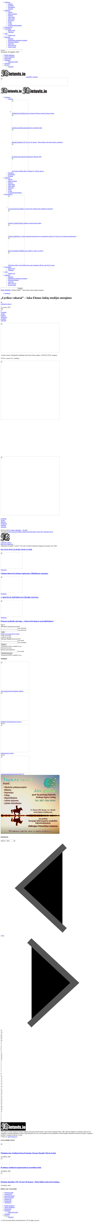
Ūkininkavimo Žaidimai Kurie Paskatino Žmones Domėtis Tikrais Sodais (33, 113)
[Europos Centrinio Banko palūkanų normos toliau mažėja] (16, 221)
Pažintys (10, 15)
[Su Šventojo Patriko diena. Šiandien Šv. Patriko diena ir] (20, 169)
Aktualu (10, 4)
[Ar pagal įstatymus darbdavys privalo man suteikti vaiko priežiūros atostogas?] (16, 207)
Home (2, 290)
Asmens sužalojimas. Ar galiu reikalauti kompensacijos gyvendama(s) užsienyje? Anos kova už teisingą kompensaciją (42, 236)
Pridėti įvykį (11, 35)
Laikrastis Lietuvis (6, 304)
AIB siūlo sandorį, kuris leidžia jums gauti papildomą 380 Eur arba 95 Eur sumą (31, 265)
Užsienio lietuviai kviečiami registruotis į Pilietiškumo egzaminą (24, 573)
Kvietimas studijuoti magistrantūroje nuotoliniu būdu (27, 128)
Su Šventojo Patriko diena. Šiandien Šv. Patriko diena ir (28, 171)
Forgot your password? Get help (10, 634)
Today (2, 935)
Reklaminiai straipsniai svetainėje (17, 40)
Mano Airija (11, 30)
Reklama (10, 38)
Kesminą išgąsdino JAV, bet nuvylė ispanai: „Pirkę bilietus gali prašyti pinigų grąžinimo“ (37, 142)
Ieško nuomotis (12, 14)
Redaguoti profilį (13, 62)
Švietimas (11, 5)
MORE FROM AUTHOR (24, 549)
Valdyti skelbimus (9, 57)
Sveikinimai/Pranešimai (15, 25)
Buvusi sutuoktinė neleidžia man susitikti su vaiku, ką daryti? (25, 251)
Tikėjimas (11, 32)
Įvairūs (10, 24)
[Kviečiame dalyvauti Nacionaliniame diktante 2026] (20, 155)
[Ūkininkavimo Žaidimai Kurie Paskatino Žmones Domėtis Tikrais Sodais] (20, 112)
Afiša (6, 33)
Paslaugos (11, 20)
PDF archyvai (12, 45)
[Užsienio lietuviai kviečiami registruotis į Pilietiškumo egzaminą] (12, 568)
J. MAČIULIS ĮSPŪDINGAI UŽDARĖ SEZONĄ (19, 597)
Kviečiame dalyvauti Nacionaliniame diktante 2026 (26, 156)
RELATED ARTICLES (8, 549)
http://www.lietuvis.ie (7, 544)
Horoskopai (11, 7)
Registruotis (7, 58)
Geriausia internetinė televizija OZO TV (12, 774)
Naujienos (7, 2)
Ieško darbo (11, 19)
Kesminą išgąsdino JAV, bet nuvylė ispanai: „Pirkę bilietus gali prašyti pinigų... (30, 1182)
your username (22, 628)
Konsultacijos (8, 27)
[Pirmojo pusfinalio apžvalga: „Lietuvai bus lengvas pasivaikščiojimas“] (12, 616)
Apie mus (11, 43)
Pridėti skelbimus (9, 55)
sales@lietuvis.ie (12, 1136)
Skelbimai (7, 10)
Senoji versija (12, 47)
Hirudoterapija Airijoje (7, 753)
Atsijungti (7, 63)
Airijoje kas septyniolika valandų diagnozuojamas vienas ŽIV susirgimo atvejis (30, 532)
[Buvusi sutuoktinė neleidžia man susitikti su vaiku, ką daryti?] (16, 249)
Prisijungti (7, 60)
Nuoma (10, 12)
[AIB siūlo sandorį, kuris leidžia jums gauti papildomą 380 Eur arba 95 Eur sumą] (16, 263)
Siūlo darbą (11, 17)
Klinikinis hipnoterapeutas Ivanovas (11, 721)
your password (22, 630)
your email (21, 640)
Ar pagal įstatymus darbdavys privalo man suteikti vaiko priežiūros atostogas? (30, 209)
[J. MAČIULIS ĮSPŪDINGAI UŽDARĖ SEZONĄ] (12, 592)
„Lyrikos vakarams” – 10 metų (18, 530)
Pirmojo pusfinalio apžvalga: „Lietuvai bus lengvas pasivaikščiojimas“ (27, 621)
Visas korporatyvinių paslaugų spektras (12, 691)
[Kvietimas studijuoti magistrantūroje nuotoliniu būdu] (20, 126)
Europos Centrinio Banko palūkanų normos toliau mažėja (24, 223)
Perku (9, 22)
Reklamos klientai (13, 42)
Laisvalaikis (7, 29)
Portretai (10, 9)
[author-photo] (5, 541)
